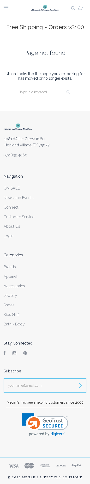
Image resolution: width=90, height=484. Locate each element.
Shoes (9, 305)
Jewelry (10, 295)
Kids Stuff (12, 314)
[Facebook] (5, 353)
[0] (80, 7)
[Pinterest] (25, 353)
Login (8, 236)
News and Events (19, 198)
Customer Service (19, 217)
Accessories (14, 286)
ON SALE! (12, 188)
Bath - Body (14, 324)
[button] (45, 425)
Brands (10, 267)
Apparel (10, 276)
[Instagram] (14, 353)
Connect (11, 207)
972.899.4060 (15, 155)
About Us (12, 226)
